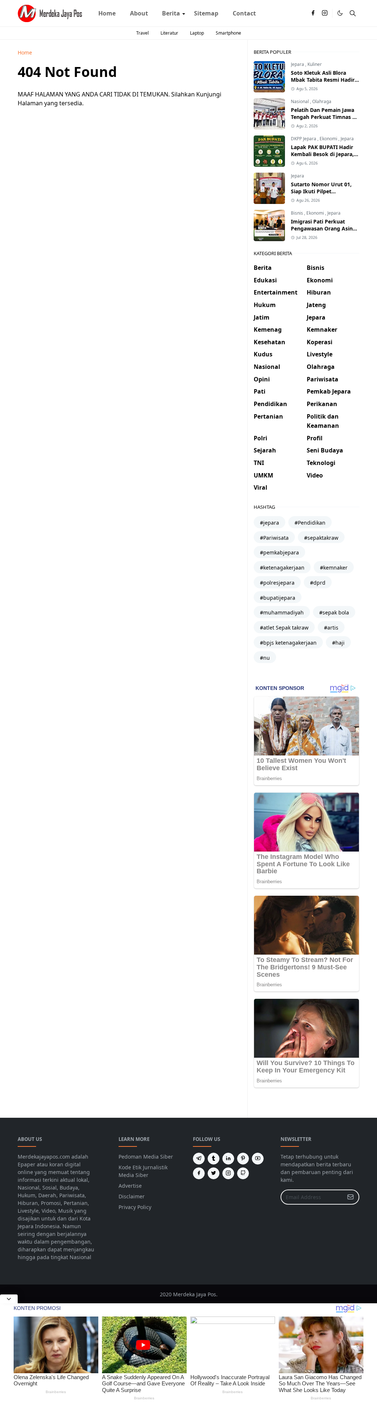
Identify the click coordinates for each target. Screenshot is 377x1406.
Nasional (300, 101)
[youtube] (258, 1158)
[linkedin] (228, 1158)
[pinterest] (243, 1158)
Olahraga (321, 101)
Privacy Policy (135, 1207)
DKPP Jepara (304, 138)
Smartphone (228, 33)
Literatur (169, 33)
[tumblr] (213, 1158)
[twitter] (213, 1173)
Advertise (130, 1185)
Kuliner (314, 64)
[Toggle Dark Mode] (340, 13)
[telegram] (199, 1158)
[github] (243, 1173)
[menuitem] (107, 13)
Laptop (197, 33)
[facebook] (313, 13)
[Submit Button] (350, 1197)
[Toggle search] (352, 13)
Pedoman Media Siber (146, 1156)
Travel (142, 33)
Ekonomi (329, 138)
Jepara (298, 64)
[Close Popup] (9, 1298)
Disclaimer (132, 1196)
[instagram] (325, 13)
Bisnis (297, 213)
